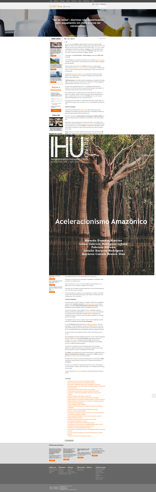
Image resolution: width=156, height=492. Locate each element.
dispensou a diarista (99, 60)
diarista (76, 50)
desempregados (85, 143)
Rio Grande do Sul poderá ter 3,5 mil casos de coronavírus (81, 422)
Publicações (81, 467)
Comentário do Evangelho (100, 468)
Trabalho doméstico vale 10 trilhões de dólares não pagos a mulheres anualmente (86, 399)
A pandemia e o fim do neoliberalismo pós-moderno (79, 427)
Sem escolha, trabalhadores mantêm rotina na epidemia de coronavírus (84, 384)
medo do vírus (69, 259)
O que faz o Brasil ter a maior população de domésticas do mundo (83, 409)
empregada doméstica (91, 304)
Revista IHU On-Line (80, 470)
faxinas (66, 233)
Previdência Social (75, 355)
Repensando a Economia (62, 472)
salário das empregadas (90, 311)
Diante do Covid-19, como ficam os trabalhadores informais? (81, 382)
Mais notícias (70, 468)
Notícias (70, 467)
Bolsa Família (78, 371)
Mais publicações (80, 468)
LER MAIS (53, 55)
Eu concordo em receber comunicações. (56, 104)
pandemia (82, 109)
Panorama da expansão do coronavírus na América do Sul (81, 425)
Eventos (89, 467)
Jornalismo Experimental (72, 472)
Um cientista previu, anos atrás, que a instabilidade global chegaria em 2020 (85, 424)
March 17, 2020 (82, 199)
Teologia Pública (61, 470)
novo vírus (84, 248)
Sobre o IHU (52, 467)
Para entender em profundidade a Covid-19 (77, 421)
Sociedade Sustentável (62, 474)
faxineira (71, 153)
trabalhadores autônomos (77, 74)
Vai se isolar (98, 47)
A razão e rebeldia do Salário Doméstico (77, 404)
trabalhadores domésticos (88, 124)
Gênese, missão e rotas (53, 468)
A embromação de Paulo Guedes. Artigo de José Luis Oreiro (81, 389)
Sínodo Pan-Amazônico (100, 477)
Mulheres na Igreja (99, 479)
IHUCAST (69, 474)
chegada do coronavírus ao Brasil (80, 67)
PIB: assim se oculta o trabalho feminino (77, 411)
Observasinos (60, 468)
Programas (62, 467)
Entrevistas (70, 470)
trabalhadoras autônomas (91, 324)
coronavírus (80, 135)
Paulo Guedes (73, 340)
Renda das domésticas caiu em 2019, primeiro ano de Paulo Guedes (83, 397)
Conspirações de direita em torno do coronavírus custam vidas (82, 419)
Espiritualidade (101, 467)
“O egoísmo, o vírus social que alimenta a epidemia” (79, 435)
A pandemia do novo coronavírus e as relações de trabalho (81, 381)
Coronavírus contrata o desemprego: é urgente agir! (79, 396)
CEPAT (50, 472)
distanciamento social (84, 83)
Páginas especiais (71, 471)
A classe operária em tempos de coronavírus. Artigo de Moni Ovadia (83, 391)
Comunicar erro (69, 440)
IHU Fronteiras (60, 471)
